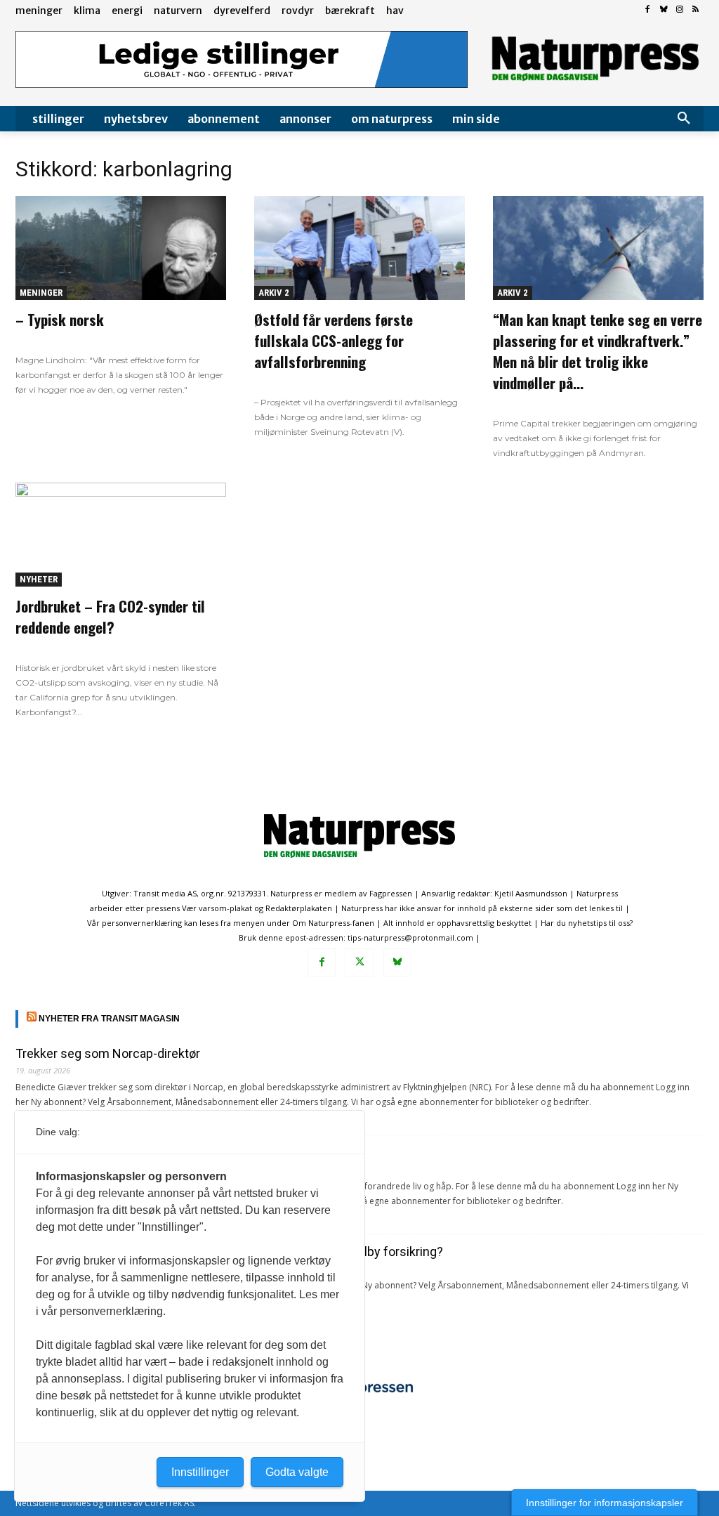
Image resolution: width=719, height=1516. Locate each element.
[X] (359, 962)
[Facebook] (648, 10)
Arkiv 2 (273, 292)
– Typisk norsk (59, 319)
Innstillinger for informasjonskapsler (604, 1502)
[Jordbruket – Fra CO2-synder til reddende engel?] (120, 535)
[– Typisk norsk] (120, 248)
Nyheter (39, 579)
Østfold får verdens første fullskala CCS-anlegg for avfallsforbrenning (333, 340)
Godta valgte (297, 1472)
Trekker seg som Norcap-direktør (107, 1053)
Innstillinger (200, 1472)
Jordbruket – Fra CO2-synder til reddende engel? (110, 616)
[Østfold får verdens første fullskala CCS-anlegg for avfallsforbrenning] (359, 248)
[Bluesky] (664, 10)
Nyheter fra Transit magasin (109, 1019)
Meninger (41, 292)
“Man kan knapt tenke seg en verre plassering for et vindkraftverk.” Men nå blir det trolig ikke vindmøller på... (597, 350)
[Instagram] (679, 10)
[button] (684, 118)
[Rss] (695, 10)
